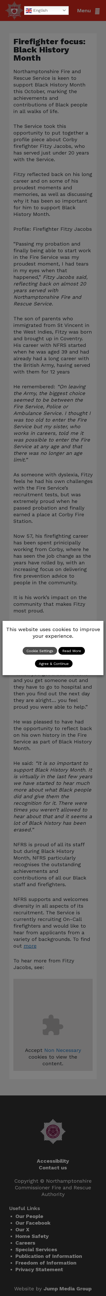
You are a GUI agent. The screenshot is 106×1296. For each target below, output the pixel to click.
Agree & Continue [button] (54, 664)
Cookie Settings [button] (39, 651)
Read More (71, 651)
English (40, 10)
